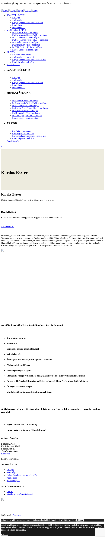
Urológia (10, 469)
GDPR (10, 491)
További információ (67, 520)
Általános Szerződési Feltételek (20, 494)
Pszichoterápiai (13, 480)
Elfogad (80, 520)
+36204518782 (7, 226)
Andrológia (11, 472)
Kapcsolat (5, 454)
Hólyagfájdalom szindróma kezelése (22, 475)
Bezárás (4, 534)
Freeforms (17, 515)
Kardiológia (12, 478)
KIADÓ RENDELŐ (10, 459)
